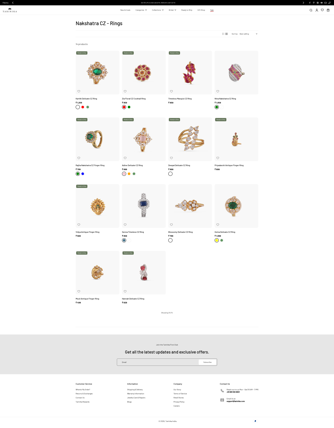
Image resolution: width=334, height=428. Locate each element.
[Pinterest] (314, 2)
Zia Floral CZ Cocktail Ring (134, 98)
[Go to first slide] (303, 2)
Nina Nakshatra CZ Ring (225, 98)
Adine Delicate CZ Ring (132, 165)
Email (124, 362)
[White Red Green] (217, 107)
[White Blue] (83, 174)
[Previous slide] (12, 2)
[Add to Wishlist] (79, 91)
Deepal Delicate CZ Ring (179, 165)
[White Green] (129, 107)
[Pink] (124, 174)
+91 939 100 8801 (233, 392)
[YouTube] (322, 2)
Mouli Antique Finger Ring (87, 298)
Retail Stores (179, 397)
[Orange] (129, 174)
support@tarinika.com (236, 401)
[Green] (88, 107)
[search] (311, 10)
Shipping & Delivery (135, 389)
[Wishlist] (322, 10)
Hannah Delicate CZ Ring (133, 298)
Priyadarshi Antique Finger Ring (229, 165)
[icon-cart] (328, 10)
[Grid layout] (226, 34)
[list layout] (223, 34)
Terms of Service (180, 393)
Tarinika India (170, 421)
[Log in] (317, 10)
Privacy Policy (179, 402)
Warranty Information (135, 393)
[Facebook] (310, 2)
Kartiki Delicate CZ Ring (86, 98)
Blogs (129, 402)
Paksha (5, 3)
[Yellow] (217, 240)
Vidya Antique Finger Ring (87, 232)
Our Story (177, 389)
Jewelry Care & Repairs (136, 397)
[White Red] (83, 107)
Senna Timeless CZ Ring (133, 232)
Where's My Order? (83, 389)
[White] (78, 107)
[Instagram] (318, 2)
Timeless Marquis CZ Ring (180, 98)
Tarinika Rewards (83, 402)
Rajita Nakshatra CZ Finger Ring (90, 165)
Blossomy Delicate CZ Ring (180, 232)
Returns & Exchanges (84, 393)
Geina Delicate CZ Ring (225, 232)
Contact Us (80, 397)
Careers (177, 406)
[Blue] (124, 240)
